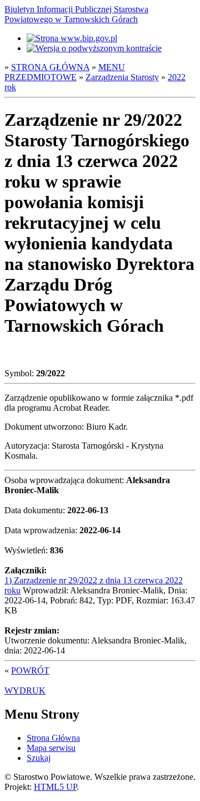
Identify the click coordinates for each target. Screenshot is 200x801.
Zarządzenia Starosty (122, 77)
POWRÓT (30, 670)
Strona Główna (53, 738)
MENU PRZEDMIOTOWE (64, 72)
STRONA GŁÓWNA (50, 67)
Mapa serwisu (51, 748)
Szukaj (39, 758)
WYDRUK (25, 690)
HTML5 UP (55, 787)
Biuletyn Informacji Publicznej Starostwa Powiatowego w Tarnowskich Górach (76, 14)
